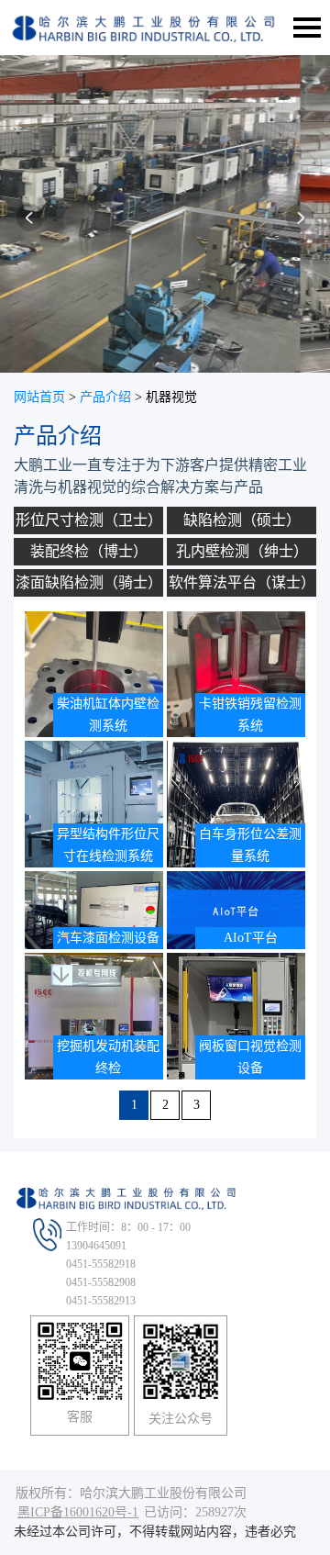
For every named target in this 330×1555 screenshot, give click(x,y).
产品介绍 (105, 397)
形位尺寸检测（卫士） (89, 520)
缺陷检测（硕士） (242, 520)
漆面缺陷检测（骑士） (89, 582)
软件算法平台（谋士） (242, 582)
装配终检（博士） (89, 551)
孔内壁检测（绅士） (242, 551)
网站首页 (39, 397)
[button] (30, 223)
